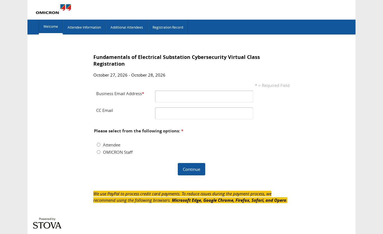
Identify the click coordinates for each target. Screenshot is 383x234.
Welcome (50, 26)
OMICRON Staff (118, 152)
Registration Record (168, 27)
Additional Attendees (126, 27)
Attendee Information (84, 27)
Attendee (111, 145)
